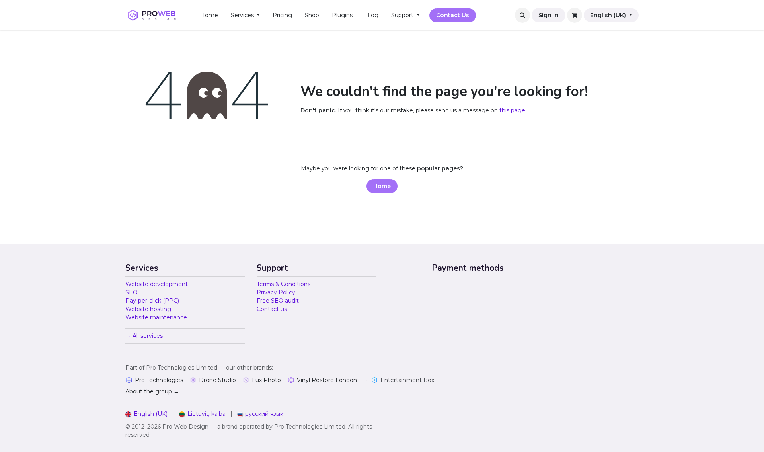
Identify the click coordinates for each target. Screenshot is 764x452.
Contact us (272, 309)
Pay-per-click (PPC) (152, 300)
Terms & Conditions (283, 284)
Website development (156, 284)
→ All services (144, 335)
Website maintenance (156, 317)
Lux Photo (266, 380)
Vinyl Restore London (327, 380)
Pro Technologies (159, 380)
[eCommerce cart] (574, 15)
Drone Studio (217, 380)
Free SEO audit (278, 300)
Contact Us (452, 15)
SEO (131, 292)
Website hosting (148, 309)
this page (512, 110)
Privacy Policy (276, 292)
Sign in (548, 15)
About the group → (152, 391)
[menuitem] (209, 15)
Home (382, 186)
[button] (522, 15)
